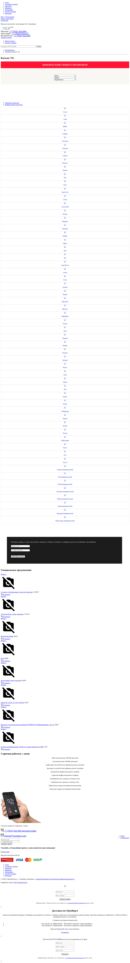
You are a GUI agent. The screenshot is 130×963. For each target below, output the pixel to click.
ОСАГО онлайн (10, 11)
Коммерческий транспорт (14, 105)
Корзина (5, 27)
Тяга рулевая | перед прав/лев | (11, 680)
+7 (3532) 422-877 (20, 33)
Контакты (8, 13)
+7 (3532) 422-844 (17, 31)
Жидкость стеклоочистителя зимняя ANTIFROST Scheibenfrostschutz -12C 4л (27, 725)
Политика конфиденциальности (63, 879)
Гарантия (8, 6)
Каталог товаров (10, 43)
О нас (7, 2)
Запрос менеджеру (7, 19)
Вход (2, 17)
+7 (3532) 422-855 (22, 35)
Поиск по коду (10, 41)
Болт (2, 658)
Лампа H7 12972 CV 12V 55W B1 (12, 702)
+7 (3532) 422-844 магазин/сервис (20, 830)
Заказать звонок (6, 37)
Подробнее (65, 932)
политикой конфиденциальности (76, 903)
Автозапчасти (10, 50)
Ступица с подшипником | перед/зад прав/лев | (17, 592)
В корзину (6, 594)
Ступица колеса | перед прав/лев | (12, 614)
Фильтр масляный (7, 636)
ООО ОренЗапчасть (20, 882)
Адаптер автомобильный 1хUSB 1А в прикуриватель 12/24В (22, 747)
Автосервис (9, 10)
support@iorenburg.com (15, 836)
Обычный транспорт (12, 103)
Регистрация (9, 17)
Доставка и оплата (11, 4)
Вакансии (8, 8)
